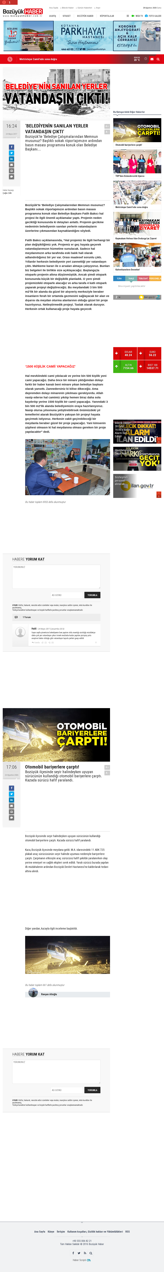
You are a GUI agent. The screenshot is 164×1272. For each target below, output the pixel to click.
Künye (51, 1231)
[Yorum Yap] (11, 176)
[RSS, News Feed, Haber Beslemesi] (85, 1253)
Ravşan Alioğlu (49, 994)
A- (107, 131)
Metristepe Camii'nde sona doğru (38, 59)
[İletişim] (152, 59)
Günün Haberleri (85, 8)
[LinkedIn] (11, 158)
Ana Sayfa (53, 8)
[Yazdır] (11, 170)
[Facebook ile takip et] (73, 1253)
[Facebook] (11, 147)
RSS (127, 1231)
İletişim (61, 1231)
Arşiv (98, 8)
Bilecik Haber (68, 8)
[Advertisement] (64, 175)
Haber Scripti (79, 1260)
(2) (45, 643)
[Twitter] (11, 153)
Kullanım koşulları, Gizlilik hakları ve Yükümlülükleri (95, 1231)
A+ (107, 126)
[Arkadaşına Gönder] (11, 164)
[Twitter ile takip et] (79, 1253)
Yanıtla (37, 643)
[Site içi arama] (158, 59)
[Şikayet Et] (95, 642)
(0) (52, 643)
